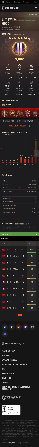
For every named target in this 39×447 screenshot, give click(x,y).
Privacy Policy (8, 374)
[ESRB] (11, 410)
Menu (36, 8)
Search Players (33, 14)
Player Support (8, 351)
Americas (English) (13, 344)
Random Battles (19, 34)
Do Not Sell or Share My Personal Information (16, 388)
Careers (5, 383)
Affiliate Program (9, 360)
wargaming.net (11, 397)
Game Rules (6, 378)
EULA (4, 369)
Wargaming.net (13, 443)
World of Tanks (10, 8)
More (19, 315)
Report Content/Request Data (14, 365)
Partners (6, 356)
